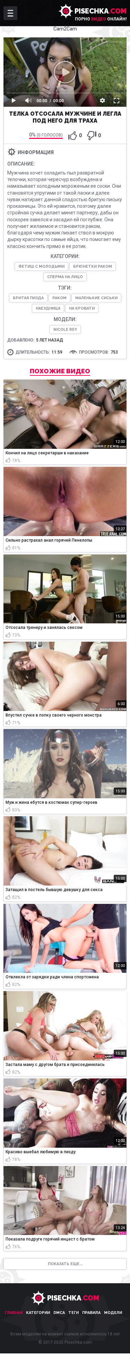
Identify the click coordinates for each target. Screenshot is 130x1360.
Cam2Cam (65, 29)
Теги (73, 1312)
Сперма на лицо (65, 277)
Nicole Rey (65, 329)
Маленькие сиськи (96, 298)
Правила (91, 1312)
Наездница (48, 308)
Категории (38, 1312)
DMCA (59, 1312)
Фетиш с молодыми (41, 266)
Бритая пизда (28, 298)
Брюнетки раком (92, 266)
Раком (59, 298)
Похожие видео (60, 371)
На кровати (82, 308)
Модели (113, 1312)
